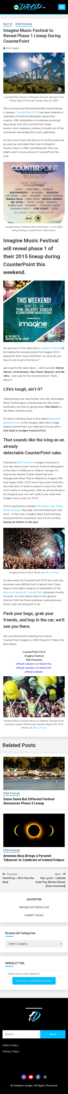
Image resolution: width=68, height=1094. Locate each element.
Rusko (59, 506)
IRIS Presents (26, 462)
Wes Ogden (12, 48)
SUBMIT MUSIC (34, 915)
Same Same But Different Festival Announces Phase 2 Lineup (28, 801)
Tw (45, 1076)
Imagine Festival (50, 348)
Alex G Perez (52, 572)
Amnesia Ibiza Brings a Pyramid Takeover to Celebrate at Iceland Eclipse (33, 858)
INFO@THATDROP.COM (34, 907)
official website (25, 663)
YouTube (30, 1076)
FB (37, 1076)
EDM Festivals (24, 23)
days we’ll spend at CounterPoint (22, 592)
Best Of (7, 23)
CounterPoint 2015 (27, 112)
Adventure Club (45, 506)
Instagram (23, 1076)
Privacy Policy (10, 1051)
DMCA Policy (10, 1045)
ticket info (45, 663)
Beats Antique (11, 510)
